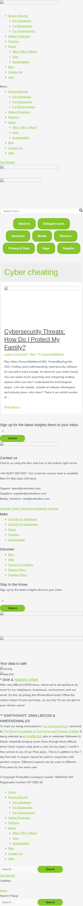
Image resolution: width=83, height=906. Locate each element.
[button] (41, 86)
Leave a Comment (16, 354)
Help (11, 77)
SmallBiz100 (33, 736)
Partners (13, 41)
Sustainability (20, 61)
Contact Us (15, 72)
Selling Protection (19, 36)
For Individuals (21, 20)
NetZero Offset (26, 679)
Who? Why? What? (24, 51)
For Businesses (22, 26)
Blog (11, 67)
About (12, 46)
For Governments (23, 31)
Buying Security (18, 15)
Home (12, 792)
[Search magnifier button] (81, 210)
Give (15, 56)
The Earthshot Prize (55, 726)
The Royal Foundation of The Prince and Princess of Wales (41, 731)
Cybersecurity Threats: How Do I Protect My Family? (34, 339)
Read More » (12, 407)
